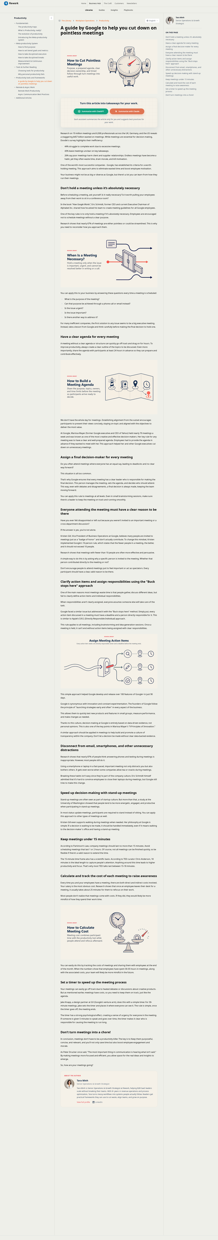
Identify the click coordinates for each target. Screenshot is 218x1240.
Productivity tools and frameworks (30, 77)
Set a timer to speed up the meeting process (181, 90)
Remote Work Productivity (29, 91)
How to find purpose (26, 47)
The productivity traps (27, 27)
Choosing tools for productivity (31, 70)
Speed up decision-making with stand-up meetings (183, 74)
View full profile (83, 1102)
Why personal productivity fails (31, 74)
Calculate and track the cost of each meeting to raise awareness (181, 84)
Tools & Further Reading (26, 67)
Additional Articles (24, 98)
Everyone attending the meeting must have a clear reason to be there (182, 53)
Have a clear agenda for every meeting (182, 43)
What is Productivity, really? (29, 30)
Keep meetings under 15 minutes (180, 79)
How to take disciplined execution (32, 54)
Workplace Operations (85, 20)
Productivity (20, 18)
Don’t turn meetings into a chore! (180, 95)
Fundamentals (22, 23)
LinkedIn (99, 1102)
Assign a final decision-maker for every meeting (182, 47)
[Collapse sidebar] (51, 18)
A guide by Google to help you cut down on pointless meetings (35, 82)
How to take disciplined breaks (31, 57)
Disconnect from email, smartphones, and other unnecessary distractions (183, 68)
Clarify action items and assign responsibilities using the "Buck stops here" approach (182, 61)
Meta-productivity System (27, 43)
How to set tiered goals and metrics (33, 50)
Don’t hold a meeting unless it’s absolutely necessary (183, 38)
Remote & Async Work (25, 87)
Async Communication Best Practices (33, 94)
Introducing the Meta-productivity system (32, 38)
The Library (66, 20)
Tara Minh (82, 1080)
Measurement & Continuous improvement (30, 62)
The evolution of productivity (30, 34)
